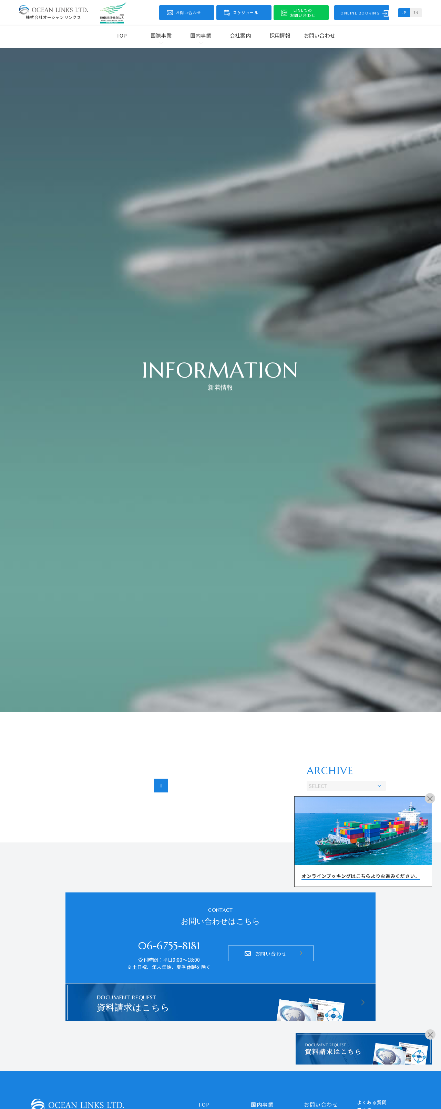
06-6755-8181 (169, 945)
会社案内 (240, 35)
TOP (121, 35)
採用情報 (279, 35)
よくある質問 (372, 1102)
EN (416, 12)
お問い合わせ (320, 35)
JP (404, 12)
